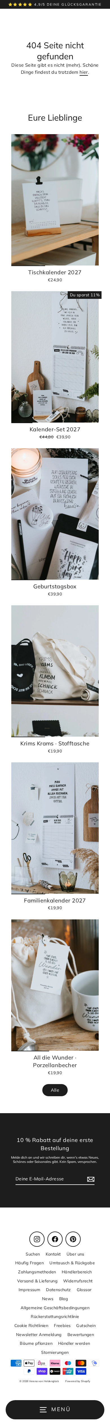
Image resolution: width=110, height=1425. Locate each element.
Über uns (75, 1254)
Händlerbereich (77, 1271)
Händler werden (74, 1343)
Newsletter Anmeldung (39, 1334)
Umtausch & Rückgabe (72, 1262)
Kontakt (53, 1254)
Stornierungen (55, 1352)
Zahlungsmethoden (37, 1271)
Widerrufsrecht (78, 1280)
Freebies (62, 1325)
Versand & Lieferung (37, 1280)
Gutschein (86, 1325)
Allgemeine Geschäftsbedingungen (55, 1307)
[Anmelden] (89, 1179)
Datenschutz (58, 1289)
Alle (55, 1090)
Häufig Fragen (29, 1262)
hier (84, 72)
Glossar (84, 1289)
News (48, 1298)
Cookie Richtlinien (31, 1325)
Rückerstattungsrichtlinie (55, 1316)
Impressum (30, 1289)
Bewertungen (80, 1334)
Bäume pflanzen (36, 1343)
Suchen (33, 1254)
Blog (63, 1298)
